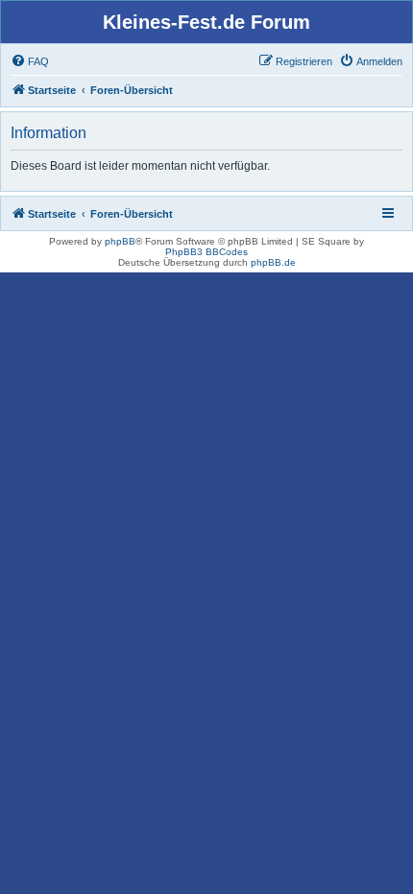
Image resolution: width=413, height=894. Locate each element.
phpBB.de (273, 262)
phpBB (120, 241)
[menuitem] (30, 61)
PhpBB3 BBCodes (206, 252)
